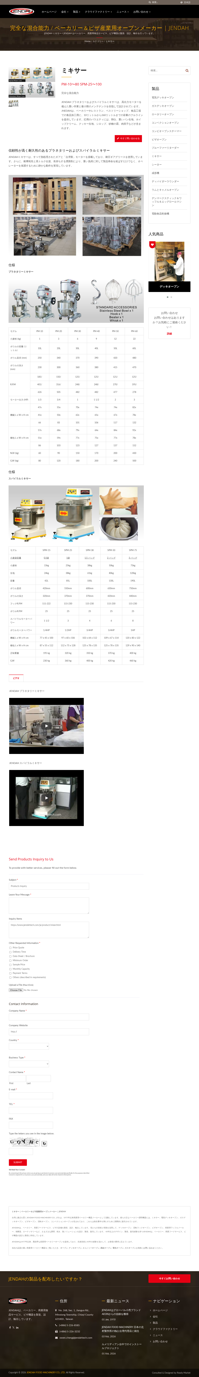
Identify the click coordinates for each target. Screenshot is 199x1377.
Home (87, 41)
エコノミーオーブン (91, 1248)
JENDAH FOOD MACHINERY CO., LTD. (46, 1373)
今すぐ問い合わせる (130, 138)
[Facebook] (10, 1328)
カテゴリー (98, 41)
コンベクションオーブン (165, 123)
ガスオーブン (130, 1248)
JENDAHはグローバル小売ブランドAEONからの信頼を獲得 (121, 1312)
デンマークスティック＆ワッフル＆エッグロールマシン (167, 202)
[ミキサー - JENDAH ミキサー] (51, 93)
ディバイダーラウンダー (165, 181)
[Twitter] (13, 1328)
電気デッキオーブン (163, 97)
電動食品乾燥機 (160, 213)
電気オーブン (118, 1248)
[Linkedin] (17, 1328)
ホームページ (49, 11)
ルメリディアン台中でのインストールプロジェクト (122, 1346)
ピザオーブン (159, 139)
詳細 (169, 333)
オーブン (64, 1248)
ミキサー (110, 41)
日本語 (187, 2)
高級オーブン (106, 1248)
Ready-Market (183, 1373)
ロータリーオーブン (163, 114)
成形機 (155, 173)
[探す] (149, 2)
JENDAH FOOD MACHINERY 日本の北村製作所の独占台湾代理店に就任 (123, 1329)
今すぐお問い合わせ (169, 1278)
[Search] (187, 70)
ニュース (122, 11)
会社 (64, 11)
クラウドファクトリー (97, 11)
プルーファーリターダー (165, 148)
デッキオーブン (75, 1248)
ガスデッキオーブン (163, 106)
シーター (157, 164)
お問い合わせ (141, 11)
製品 (76, 11)
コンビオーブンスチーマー (167, 131)
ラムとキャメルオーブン (165, 190)
